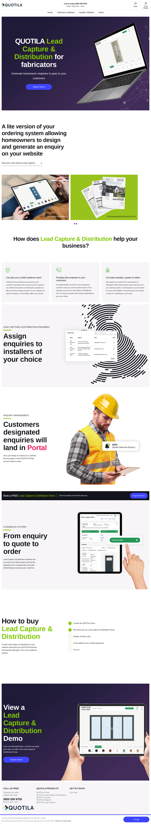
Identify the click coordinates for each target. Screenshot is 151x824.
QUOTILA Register (43, 800)
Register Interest (39, 87)
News (101, 12)
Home (50, 12)
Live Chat (73, 792)
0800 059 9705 (81, 4)
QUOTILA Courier (43, 797)
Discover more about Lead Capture (18, 163)
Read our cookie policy (63, 821)
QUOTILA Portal (42, 792)
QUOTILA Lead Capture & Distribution (51, 795)
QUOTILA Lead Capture (45, 802)
